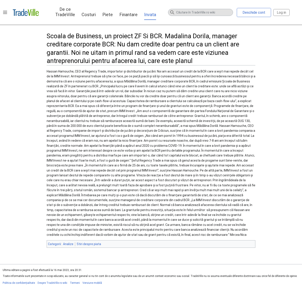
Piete (107, 14)
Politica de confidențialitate (19, 282)
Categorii (54, 244)
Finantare (128, 14)
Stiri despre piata (89, 244)
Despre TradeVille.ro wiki (52, 282)
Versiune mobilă (92, 282)
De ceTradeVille (65, 12)
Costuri (89, 14)
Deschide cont (254, 12)
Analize (68, 244)
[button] (5, 12)
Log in (281, 12)
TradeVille (26, 12)
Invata (150, 14)
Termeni (75, 282)
